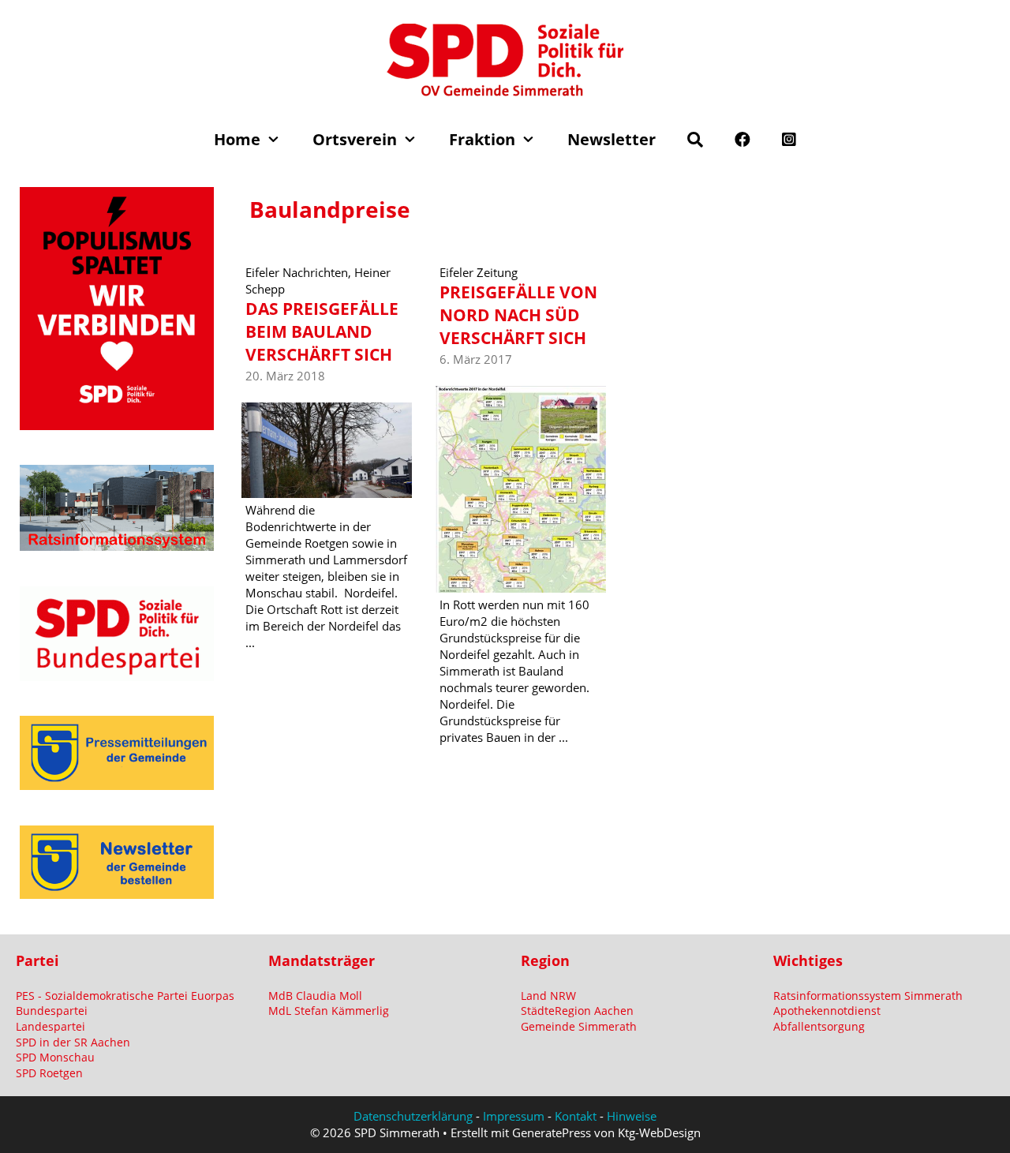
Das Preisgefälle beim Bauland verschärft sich (321, 332)
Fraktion (482, 139)
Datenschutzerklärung (413, 1116)
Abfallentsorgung (819, 1026)
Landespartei (50, 1026)
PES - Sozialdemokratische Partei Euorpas (125, 995)
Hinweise (631, 1116)
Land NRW (548, 995)
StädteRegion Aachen (577, 1010)
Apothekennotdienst (827, 1010)
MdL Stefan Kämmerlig (328, 1010)
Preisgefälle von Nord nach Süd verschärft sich (518, 315)
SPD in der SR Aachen (73, 1042)
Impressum (513, 1116)
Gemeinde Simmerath (579, 1026)
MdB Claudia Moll (315, 995)
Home (237, 139)
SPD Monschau (55, 1057)
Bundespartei (52, 1010)
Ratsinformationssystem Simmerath (868, 995)
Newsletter (611, 139)
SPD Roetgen (49, 1072)
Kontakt (576, 1116)
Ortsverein (354, 139)
